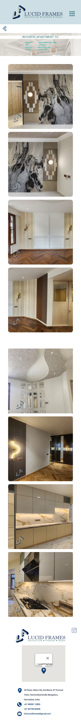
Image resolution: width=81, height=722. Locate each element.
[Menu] (72, 13)
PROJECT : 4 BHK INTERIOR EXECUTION (40, 42)
